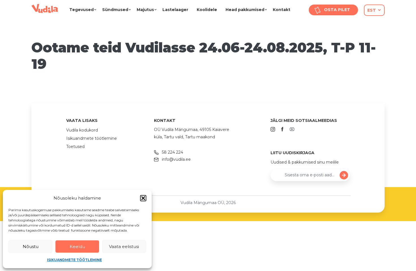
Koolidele (207, 9)
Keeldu (77, 246)
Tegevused (81, 9)
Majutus (145, 9)
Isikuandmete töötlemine (74, 260)
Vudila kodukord (82, 130)
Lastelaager (175, 9)
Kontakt (281, 9)
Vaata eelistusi (124, 246)
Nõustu (30, 246)
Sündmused (115, 9)
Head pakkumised (245, 9)
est (371, 10)
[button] (143, 198)
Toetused (75, 146)
